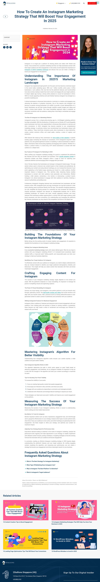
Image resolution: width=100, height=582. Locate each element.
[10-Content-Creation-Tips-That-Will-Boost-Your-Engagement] (25, 501)
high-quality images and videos (52, 292)
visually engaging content (66, 156)
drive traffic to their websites (61, 137)
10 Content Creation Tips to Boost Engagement (17, 522)
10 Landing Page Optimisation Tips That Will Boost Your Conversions (24, 551)
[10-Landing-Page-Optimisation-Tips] (25, 530)
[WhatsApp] (10, 47)
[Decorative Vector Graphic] (9, 2)
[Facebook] (4, 47)
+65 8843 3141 (17, 579)
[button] (84, 3)
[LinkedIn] (7, 47)
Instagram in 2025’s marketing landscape (36, 69)
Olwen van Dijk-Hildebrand (40, 480)
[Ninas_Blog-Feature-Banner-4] (74, 501)
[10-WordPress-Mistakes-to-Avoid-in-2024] (74, 530)
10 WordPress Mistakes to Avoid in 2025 (64, 551)
